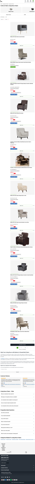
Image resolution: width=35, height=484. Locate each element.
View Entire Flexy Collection (14, 199)
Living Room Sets (3, 439)
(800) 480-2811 (5, 457)
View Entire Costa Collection (14, 117)
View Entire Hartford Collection (14, 250)
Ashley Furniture (8, 14)
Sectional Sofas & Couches (29, 439)
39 (25, 347)
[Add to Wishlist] (33, 45)
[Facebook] (2, 477)
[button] (25, 1)
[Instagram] (9, 477)
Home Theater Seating (22, 439)
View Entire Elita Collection (14, 306)
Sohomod (2, 358)
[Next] (27, 347)
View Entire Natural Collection (14, 88)
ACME (25, 14)
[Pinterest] (5, 477)
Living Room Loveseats (15, 439)
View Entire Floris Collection (14, 278)
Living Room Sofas (8, 439)
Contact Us (4, 462)
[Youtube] (7, 477)
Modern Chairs (11, 11)
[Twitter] (4, 477)
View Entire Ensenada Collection (14, 170)
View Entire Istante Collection (14, 65)
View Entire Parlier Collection (14, 334)
